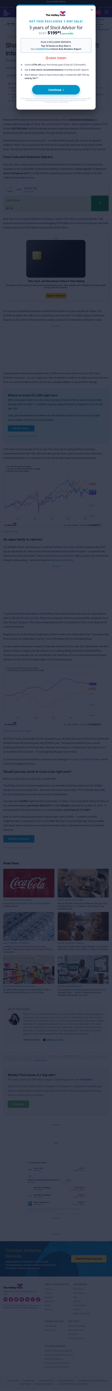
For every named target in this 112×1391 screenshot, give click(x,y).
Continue (56, 90)
